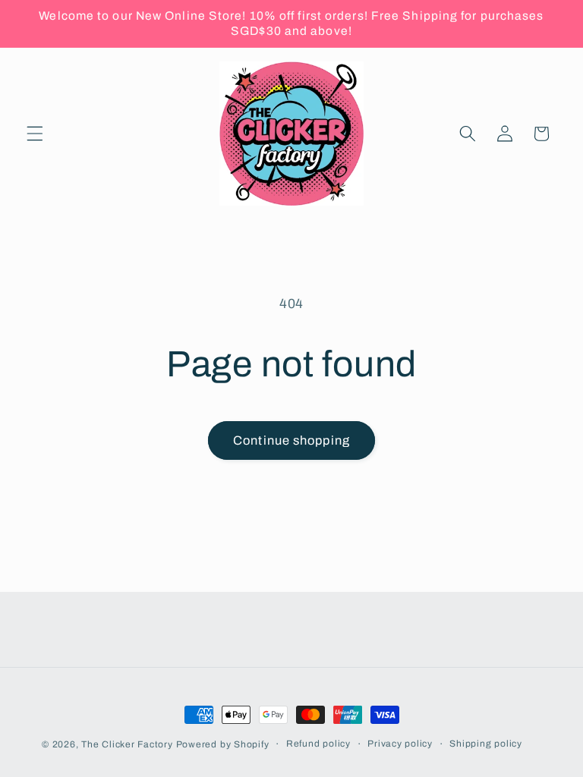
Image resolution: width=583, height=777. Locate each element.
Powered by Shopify (222, 744)
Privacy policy (400, 743)
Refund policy (318, 743)
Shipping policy (485, 743)
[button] (35, 133)
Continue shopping (291, 440)
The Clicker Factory (127, 744)
